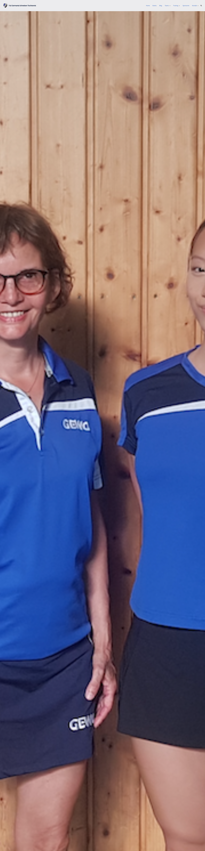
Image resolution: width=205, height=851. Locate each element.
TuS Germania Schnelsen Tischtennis (22, 5)
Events (155, 5)
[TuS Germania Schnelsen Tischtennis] (5, 5)
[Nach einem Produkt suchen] (201, 5)
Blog (160, 5)
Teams (167, 5)
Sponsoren (186, 5)
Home (148, 5)
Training (175, 5)
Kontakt (194, 5)
